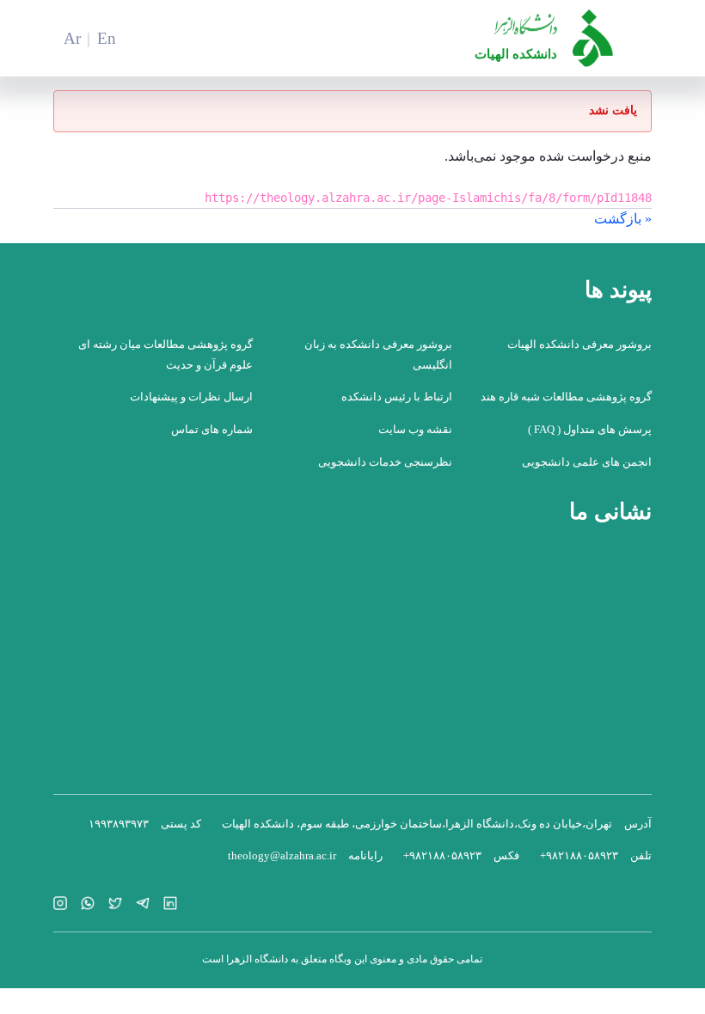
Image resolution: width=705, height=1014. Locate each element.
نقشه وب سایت (415, 429)
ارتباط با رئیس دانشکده (396, 396)
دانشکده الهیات (516, 53)
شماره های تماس (212, 429)
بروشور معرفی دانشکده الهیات (579, 344)
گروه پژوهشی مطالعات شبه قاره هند (566, 396)
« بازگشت (623, 218)
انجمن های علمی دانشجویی (587, 461)
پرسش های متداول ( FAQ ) (590, 429)
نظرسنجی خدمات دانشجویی (385, 461)
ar (72, 38)
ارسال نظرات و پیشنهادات (191, 396)
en (106, 38)
